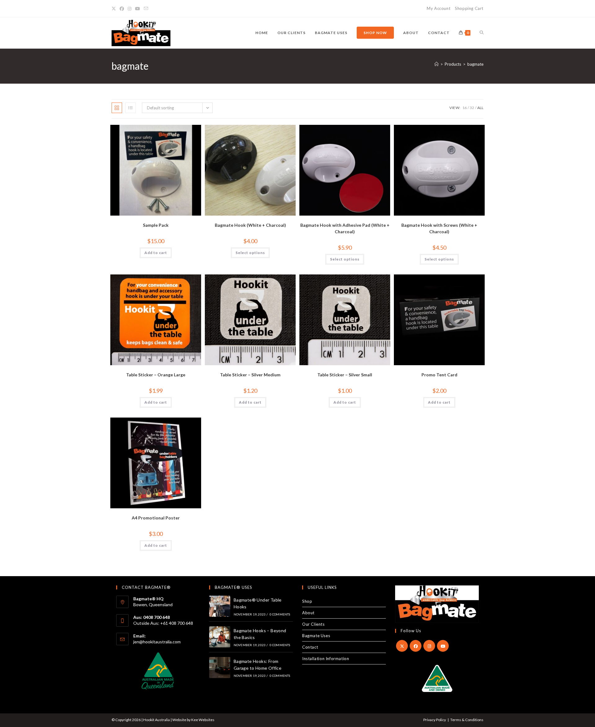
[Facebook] (415, 646)
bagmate (475, 64)
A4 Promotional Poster (156, 517)
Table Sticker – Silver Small (344, 374)
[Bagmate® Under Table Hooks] (219, 606)
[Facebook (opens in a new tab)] (122, 9)
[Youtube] (443, 646)
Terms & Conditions (466, 719)
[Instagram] (429, 646)
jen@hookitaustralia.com (157, 641)
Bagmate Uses (316, 635)
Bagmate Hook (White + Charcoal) (250, 225)
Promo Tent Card (439, 374)
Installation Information (325, 658)
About (308, 612)
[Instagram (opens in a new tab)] (129, 9)
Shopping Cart (469, 8)
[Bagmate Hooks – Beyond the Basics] (219, 636)
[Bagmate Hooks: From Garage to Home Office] (219, 667)
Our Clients (313, 624)
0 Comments (280, 614)
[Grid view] (117, 108)
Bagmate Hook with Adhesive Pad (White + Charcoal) (345, 228)
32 (472, 107)
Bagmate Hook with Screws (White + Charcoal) (439, 228)
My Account (438, 8)
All (480, 107)
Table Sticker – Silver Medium (250, 374)
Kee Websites (202, 719)
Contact (310, 647)
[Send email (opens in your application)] (146, 9)
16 (464, 107)
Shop (307, 601)
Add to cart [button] (155, 252)
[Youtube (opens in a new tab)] (137, 9)
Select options (250, 252)
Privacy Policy (434, 719)
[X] (402, 646)
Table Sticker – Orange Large (155, 374)
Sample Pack (156, 225)
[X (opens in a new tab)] (115, 9)
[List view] (130, 108)
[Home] (436, 64)
